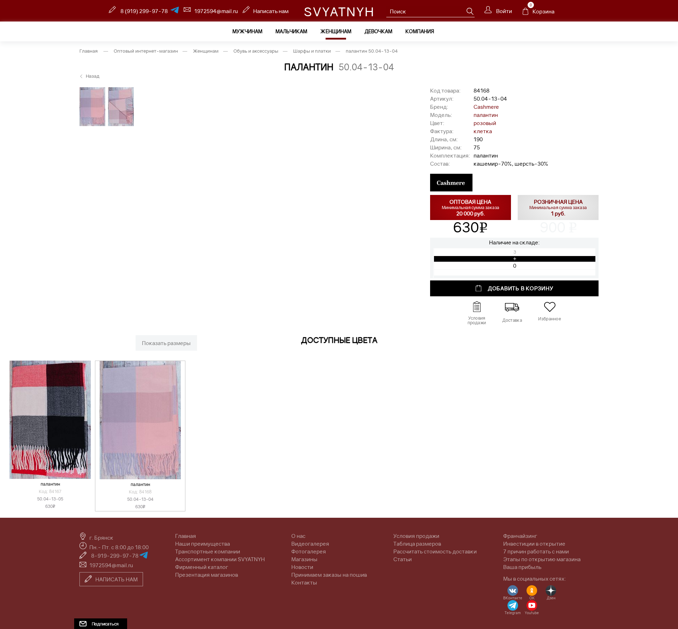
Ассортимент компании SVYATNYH (220, 559)
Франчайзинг (520, 536)
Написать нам (271, 11)
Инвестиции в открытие (534, 543)
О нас (298, 536)
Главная (185, 536)
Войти (503, 11)
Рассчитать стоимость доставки (435, 551)
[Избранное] (549, 307)
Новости (302, 567)
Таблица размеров (417, 543)
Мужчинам (247, 31)
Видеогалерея (310, 543)
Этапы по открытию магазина (542, 559)
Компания (419, 31)
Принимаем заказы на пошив (329, 574)
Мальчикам (291, 31)
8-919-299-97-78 (115, 555)
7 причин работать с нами (536, 551)
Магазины (304, 559)
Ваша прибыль (522, 567)
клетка (483, 131)
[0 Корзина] (525, 13)
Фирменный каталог (201, 567)
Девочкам (378, 31)
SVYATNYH (339, 11)
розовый (485, 123)
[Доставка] (512, 307)
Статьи (402, 559)
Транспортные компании (207, 551)
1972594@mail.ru (216, 11)
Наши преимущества (202, 543)
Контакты (304, 582)
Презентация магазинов (206, 574)
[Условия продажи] (476, 307)
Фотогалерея (308, 551)
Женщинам (335, 31)
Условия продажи (416, 536)
